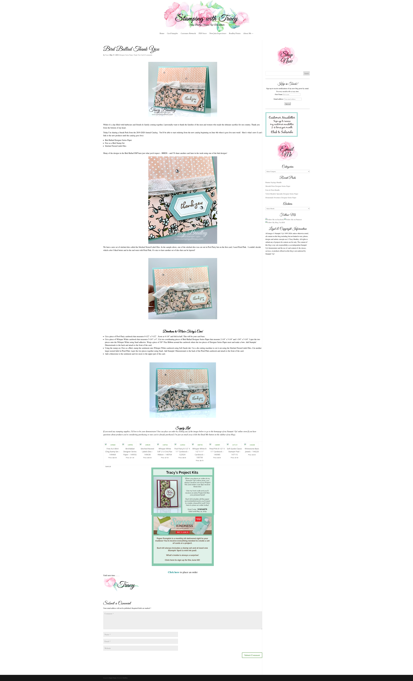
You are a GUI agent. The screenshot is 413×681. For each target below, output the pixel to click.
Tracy (107, 55)
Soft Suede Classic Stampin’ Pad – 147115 (234, 451)
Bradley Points (235, 34)
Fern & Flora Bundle (272, 190)
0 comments (148, 55)
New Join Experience (217, 34)
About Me (247, 34)
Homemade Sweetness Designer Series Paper (280, 197)
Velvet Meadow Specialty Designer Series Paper (281, 194)
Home (162, 34)
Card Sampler (172, 34)
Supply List (108, 466)
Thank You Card (139, 55)
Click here (173, 572)
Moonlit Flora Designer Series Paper (277, 186)
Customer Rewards (188, 34)
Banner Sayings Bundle (273, 182)
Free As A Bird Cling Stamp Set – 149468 (112, 451)
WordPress (125, 678)
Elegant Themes (112, 678)
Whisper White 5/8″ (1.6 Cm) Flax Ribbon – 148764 (164, 451)
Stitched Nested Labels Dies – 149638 (147, 451)
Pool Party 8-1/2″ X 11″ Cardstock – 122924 (182, 451)
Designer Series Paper (126, 55)
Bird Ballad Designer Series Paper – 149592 (130, 451)
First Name (278, 94)
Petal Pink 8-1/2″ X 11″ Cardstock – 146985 (217, 451)
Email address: (279, 99)
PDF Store (203, 34)
